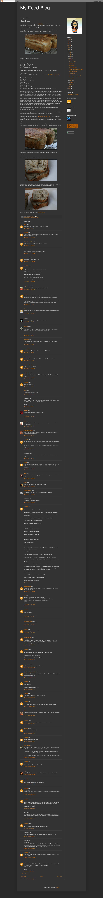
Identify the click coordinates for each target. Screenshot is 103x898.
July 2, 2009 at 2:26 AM (29, 818)
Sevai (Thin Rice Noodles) (75, 75)
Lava (25, 595)
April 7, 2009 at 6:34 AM (29, 458)
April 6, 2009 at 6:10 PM (29, 344)
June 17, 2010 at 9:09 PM (29, 848)
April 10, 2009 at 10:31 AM (29, 659)
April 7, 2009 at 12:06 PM (29, 486)
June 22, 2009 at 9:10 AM (29, 784)
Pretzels (71, 60)
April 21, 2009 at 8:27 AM (29, 733)
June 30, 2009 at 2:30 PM (29, 808)
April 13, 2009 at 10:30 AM (29, 706)
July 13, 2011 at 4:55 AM (29, 871)
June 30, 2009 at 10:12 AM (29, 794)
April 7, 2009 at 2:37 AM (29, 426)
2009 (69, 51)
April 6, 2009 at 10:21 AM (29, 237)
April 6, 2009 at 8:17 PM (29, 360)
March (70, 80)
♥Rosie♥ (26, 410)
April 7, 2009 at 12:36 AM (29, 406)
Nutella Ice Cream (73, 67)
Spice (38, 217)
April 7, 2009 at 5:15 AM (29, 449)
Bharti (25, 462)
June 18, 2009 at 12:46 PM (29, 766)
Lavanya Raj (26, 349)
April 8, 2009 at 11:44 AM (29, 591)
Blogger (57, 887)
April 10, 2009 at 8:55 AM (29, 645)
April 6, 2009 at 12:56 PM (29, 289)
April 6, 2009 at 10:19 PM (29, 386)
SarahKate (26, 339)
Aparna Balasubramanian (29, 672)
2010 (69, 49)
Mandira (25, 629)
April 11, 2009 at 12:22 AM (29, 677)
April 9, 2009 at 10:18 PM (29, 632)
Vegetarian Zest (27, 586)
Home (41, 876)
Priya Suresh (27, 357)
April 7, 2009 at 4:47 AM (29, 435)
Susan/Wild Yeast (28, 621)
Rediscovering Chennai (73, 94)
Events (32, 217)
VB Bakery (40, 24)
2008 (69, 86)
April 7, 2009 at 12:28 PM (29, 502)
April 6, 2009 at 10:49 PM (29, 394)
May (70, 56)
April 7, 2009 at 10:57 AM (29, 478)
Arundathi (26, 265)
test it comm (26, 664)
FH (24, 318)
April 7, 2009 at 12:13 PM (29, 494)
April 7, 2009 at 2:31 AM (29, 416)
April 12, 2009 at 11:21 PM (29, 697)
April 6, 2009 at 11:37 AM (29, 253)
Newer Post (23, 876)
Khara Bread (72, 73)
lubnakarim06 (27, 258)
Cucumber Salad (73, 71)
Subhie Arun (26, 373)
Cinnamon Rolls (72, 61)
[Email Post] (36, 216)
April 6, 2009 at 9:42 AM (29, 228)
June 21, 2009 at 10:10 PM (29, 774)
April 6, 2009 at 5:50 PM (29, 335)
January (71, 84)
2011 (69, 47)
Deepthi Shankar (27, 490)
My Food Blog (35, 7)
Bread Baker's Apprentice (54, 74)
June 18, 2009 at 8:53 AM (29, 757)
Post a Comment (25, 873)
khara (35, 217)
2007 (69, 88)
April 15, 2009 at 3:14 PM (29, 715)
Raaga (25, 710)
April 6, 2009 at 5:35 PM (29, 321)
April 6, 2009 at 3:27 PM (29, 313)
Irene (25, 473)
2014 (69, 43)
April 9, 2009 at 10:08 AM (29, 604)
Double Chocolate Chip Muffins (76, 69)
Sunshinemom (27, 294)
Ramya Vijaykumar (28, 430)
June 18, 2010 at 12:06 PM (29, 857)
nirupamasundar (27, 637)
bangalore (26, 217)
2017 (69, 39)
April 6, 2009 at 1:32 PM (29, 304)
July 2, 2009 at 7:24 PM (29, 828)
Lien (25, 308)
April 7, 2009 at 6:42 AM (29, 469)
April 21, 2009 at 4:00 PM (29, 741)
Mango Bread (72, 63)
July (70, 52)
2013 (69, 45)
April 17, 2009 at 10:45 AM (29, 723)
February (71, 82)
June (70, 54)
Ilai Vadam (71, 65)
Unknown (26, 232)
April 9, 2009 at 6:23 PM (29, 624)
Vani (25, 421)
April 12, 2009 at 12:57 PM (29, 689)
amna (25, 224)
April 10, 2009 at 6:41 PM (29, 667)
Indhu (25, 390)
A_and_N (26, 439)
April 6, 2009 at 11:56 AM (29, 261)
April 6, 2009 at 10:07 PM (29, 368)
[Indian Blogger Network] (73, 128)
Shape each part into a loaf (44, 116)
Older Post (59, 876)
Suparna (26, 326)
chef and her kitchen (28, 241)
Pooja (25, 771)
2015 (69, 41)
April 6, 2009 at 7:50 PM (29, 352)
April (70, 58)
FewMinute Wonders (28, 365)
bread (29, 217)
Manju (25, 482)
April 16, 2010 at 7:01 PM (29, 836)
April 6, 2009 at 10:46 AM (29, 245)
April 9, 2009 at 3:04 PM (29, 616)
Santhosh (26, 728)
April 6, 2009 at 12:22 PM (29, 281)
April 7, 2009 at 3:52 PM (29, 582)
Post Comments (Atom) (31, 879)
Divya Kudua (27, 745)
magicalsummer (27, 286)
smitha (25, 862)
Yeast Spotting (41, 212)
